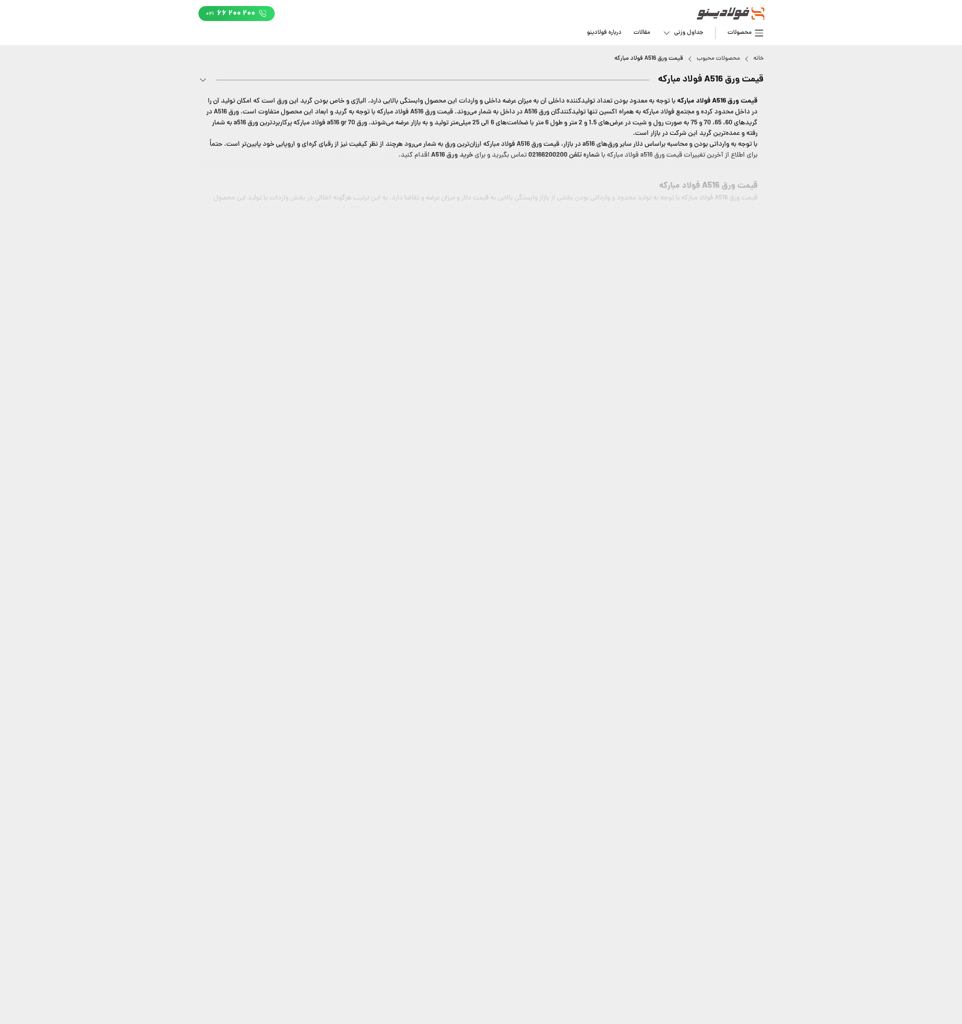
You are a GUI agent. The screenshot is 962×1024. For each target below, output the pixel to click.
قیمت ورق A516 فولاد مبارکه (648, 58)
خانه (758, 58)
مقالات (642, 32)
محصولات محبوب (718, 58)
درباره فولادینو (604, 32)
